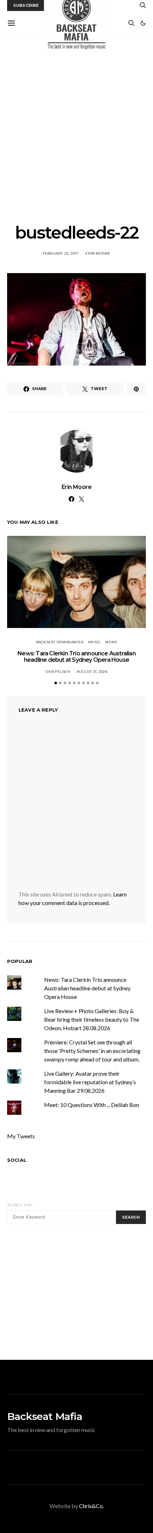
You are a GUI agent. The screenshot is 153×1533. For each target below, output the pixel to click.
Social (16, 1160)
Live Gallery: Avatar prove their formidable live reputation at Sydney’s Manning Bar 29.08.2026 (90, 1082)
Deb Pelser (58, 671)
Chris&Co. (91, 1505)
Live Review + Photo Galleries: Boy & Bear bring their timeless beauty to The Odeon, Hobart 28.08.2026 (91, 1019)
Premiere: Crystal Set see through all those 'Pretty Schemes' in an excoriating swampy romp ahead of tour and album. (92, 1051)
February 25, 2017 (61, 253)
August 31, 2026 (91, 671)
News (111, 642)
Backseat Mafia (44, 1416)
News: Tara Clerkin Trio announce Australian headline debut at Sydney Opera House (76, 656)
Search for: (19, 1205)
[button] (143, 23)
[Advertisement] (76, 129)
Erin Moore (98, 253)
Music (94, 642)
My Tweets (21, 1136)
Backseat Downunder (60, 642)
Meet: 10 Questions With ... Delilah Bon (91, 1104)
